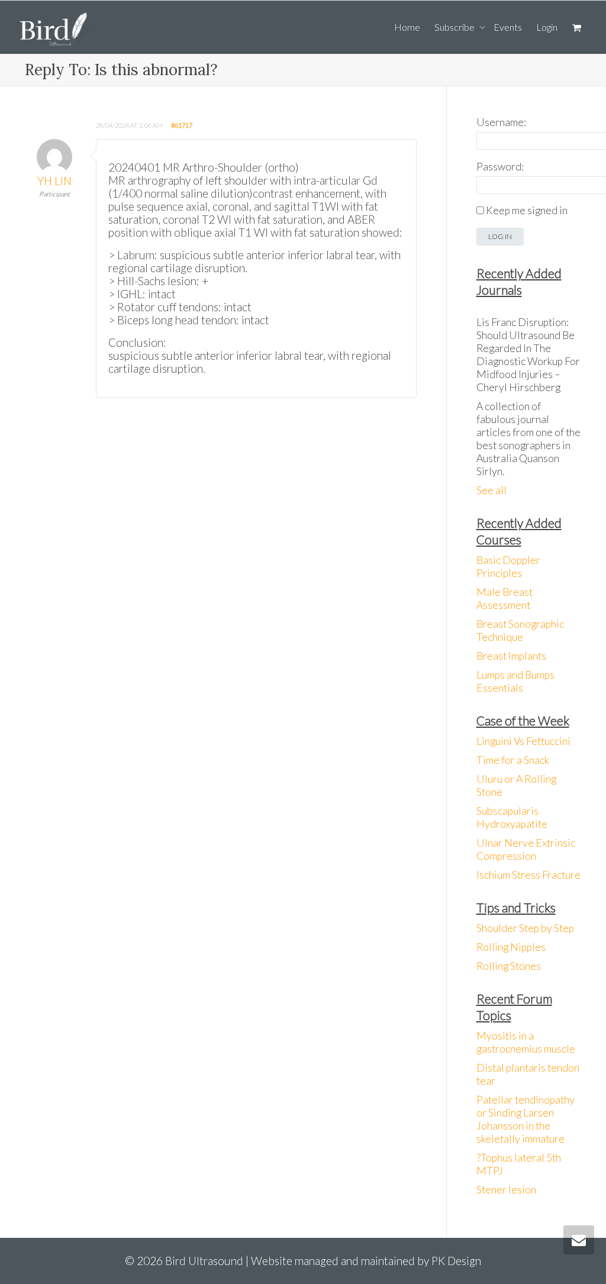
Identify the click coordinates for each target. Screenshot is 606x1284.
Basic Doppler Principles (508, 566)
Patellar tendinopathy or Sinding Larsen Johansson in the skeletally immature (525, 1119)
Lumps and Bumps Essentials (515, 681)
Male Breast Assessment (504, 598)
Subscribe (455, 27)
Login (546, 27)
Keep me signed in (527, 210)
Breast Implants (511, 656)
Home (407, 27)
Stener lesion (506, 1189)
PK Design (456, 1260)
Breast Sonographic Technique (520, 630)
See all (491, 490)
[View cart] (576, 27)
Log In (500, 236)
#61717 (181, 125)
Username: (501, 122)
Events (508, 27)
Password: (500, 166)
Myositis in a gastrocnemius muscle (525, 1042)
